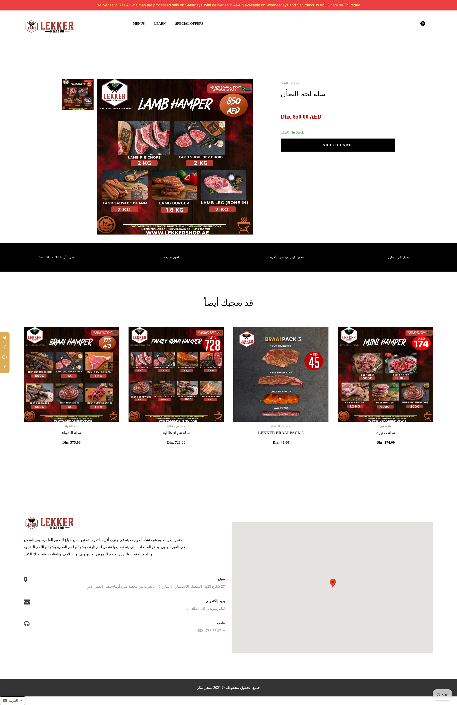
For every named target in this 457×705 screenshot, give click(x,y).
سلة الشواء (71, 433)
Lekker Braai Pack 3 (281, 433)
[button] (12, 701)
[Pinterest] (4, 367)
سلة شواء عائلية (176, 433)
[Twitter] (4, 338)
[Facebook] (4, 348)
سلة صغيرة (385, 433)
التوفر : (286, 132)
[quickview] (87, 416)
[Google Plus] (4, 357)
